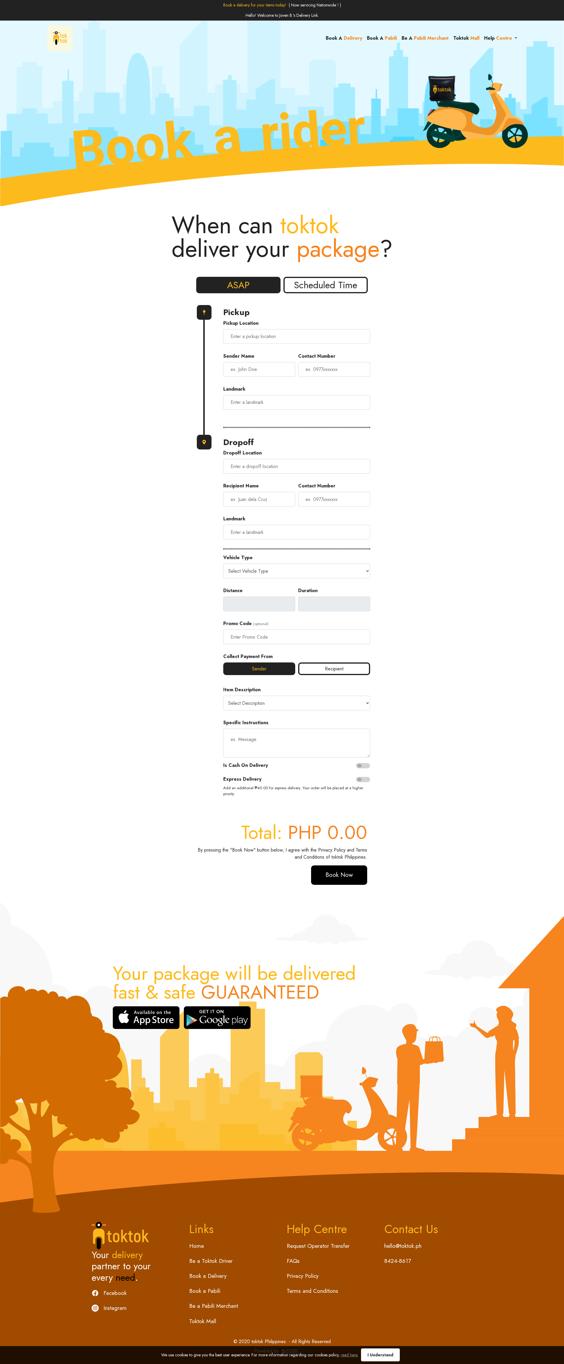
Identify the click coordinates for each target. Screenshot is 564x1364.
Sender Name (238, 356)
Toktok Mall (202, 1321)
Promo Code (237, 623)
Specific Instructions (245, 722)
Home (196, 1246)
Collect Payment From (248, 656)
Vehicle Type (238, 557)
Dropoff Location (242, 452)
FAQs (293, 1261)
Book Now (339, 874)
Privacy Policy (331, 850)
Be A (425, 38)
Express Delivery (242, 779)
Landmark (234, 389)
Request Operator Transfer (318, 1246)
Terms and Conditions (312, 1291)
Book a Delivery (207, 1276)
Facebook (115, 1293)
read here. (349, 1355)
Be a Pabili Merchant (213, 1306)
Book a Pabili (204, 1291)
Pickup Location (240, 323)
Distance (233, 590)
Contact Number (316, 356)
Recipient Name (241, 485)
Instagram (115, 1308)
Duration (308, 590)
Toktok (466, 38)
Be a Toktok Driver (211, 1261)
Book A (344, 38)
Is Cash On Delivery (245, 765)
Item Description (242, 689)
